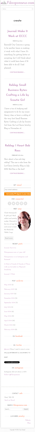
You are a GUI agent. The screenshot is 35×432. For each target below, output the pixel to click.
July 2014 (7, 307)
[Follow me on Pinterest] (17, 203)
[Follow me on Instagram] (21, 203)
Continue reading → (17, 72)
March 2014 (8, 325)
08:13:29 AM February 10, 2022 (13, 352)
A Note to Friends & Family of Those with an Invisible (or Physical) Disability (17, 266)
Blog (28, 423)
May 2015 (7, 285)
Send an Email (10, 400)
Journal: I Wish (9, 274)
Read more (9, 238)
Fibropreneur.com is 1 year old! (14, 252)
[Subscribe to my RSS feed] (25, 203)
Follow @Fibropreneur (12, 374)
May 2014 (7, 316)
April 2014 (8, 320)
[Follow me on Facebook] (9, 203)
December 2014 (9, 298)
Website (27, 420)
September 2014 (9, 302)
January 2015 (9, 293)
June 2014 (7, 311)
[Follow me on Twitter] (13, 203)
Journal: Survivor (10, 248)
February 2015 (9, 289)
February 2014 (9, 329)
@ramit (7, 349)
